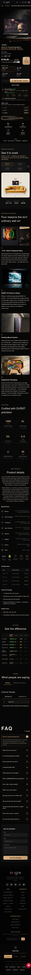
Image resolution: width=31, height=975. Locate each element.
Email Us (9, 956)
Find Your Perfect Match (16, 118)
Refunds (17, 964)
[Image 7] (16, 41)
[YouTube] (23, 884)
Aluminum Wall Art (8, 895)
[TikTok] (19, 884)
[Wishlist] (17, 2)
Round (8, 906)
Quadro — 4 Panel (8, 903)
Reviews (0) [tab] (8, 696)
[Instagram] (7, 884)
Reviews (7, 683)
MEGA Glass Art (8, 897)
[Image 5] (14, 41)
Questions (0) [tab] (23, 696)
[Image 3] (12, 41)
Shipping (22, 964)
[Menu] (29, 2)
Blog (23, 906)
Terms (12, 964)
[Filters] (4, 701)
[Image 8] (17, 41)
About (23, 892)
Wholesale (23, 903)
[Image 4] (13, 41)
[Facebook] (11, 884)
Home (2, 5)
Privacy (8, 964)
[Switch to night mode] (28, 166)
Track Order (15, 919)
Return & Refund (15, 924)
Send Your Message (15, 858)
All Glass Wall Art (8, 892)
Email (4, 838)
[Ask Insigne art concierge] (29, 965)
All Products (7, 5)
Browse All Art (23, 909)
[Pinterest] (15, 884)
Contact (23, 897)
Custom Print (8, 909)
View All (28, 731)
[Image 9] (18, 41)
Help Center (15, 927)
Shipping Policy (15, 922)
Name (4, 832)
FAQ (23, 895)
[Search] (20, 2)
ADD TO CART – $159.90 (21, 81)
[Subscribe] (23, 939)
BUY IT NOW (15, 85)
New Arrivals (8, 911)
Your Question (6, 844)
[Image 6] (15, 41)
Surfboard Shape (8, 900)
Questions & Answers (19, 683)
